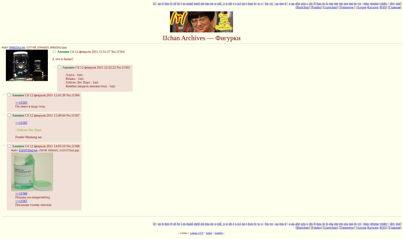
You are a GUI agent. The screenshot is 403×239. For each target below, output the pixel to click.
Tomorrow (347, 7)
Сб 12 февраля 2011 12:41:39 (38, 95)
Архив (361, 7)
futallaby (219, 233)
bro (167, 3)
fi (314, 3)
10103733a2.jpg (28, 150)
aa (292, 3)
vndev (383, 3)
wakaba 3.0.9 (196, 233)
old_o (221, 3)
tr (286, 3)
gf (174, 3)
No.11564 (117, 51)
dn (311, 3)
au (276, 3)
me (336, 3)
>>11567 (21, 201)
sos (346, 3)
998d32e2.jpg (17, 47)
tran (250, 3)
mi (202, 3)
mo (281, 3)
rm (341, 3)
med (197, 3)
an (159, 3)
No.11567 (73, 115)
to (355, 3)
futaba (209, 233)
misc (366, 3)
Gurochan (330, 7)
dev (392, 3)
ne (211, 3)
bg (266, 3)
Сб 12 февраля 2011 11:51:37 (83, 51)
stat (398, 3)
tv (255, 3)
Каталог (373, 7)
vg (271, 3)
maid (189, 3)
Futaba (316, 7)
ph (230, 3)
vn (359, 3)
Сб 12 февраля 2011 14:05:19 (38, 146)
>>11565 (21, 102)
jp (323, 3)
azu (303, 3)
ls (327, 3)
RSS (383, 7)
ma (331, 3)
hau (319, 3)
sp (243, 3)
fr (171, 3)
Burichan (303, 7)
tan (351, 3)
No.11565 (123, 67)
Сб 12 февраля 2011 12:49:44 (38, 115)
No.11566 (73, 95)
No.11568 (73, 146)
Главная (394, 7)
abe (297, 3)
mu (207, 3)
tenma (374, 3)
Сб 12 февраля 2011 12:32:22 (89, 67)
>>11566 (21, 193)
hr (178, 3)
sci (239, 3)
